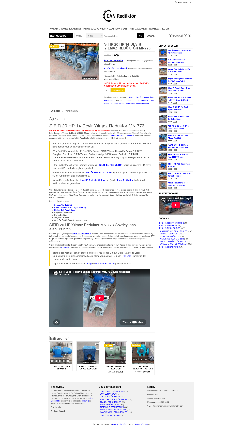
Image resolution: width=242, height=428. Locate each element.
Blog (89, 263)
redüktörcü (130, 103)
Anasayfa (54, 29)
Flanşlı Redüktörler (170, 233)
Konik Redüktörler (169, 236)
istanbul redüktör (110, 103)
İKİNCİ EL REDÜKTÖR (113, 60)
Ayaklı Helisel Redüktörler (139, 97)
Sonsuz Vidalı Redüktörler (173, 244)
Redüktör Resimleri (105, 263)
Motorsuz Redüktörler (172, 238)
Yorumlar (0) (72, 111)
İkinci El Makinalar (138, 29)
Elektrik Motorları (118, 29)
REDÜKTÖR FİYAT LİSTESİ (115, 68)
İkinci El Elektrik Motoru (171, 223)
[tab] (56, 111)
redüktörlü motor (142, 103)
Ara (140, 36)
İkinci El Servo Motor (169, 247)
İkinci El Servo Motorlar (94, 29)
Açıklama (55, 111)
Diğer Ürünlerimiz (58, 36)
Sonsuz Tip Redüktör (63, 205)
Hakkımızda (154, 29)
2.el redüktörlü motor (132, 100)
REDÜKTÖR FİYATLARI (98, 172)
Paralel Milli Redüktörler (173, 241)
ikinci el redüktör (147, 100)
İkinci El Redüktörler (71, 29)
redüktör (121, 103)
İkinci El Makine (125, 180)
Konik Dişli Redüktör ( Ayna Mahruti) (70, 207)
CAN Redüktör (119, 424)
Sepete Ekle (118, 90)
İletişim (165, 29)
